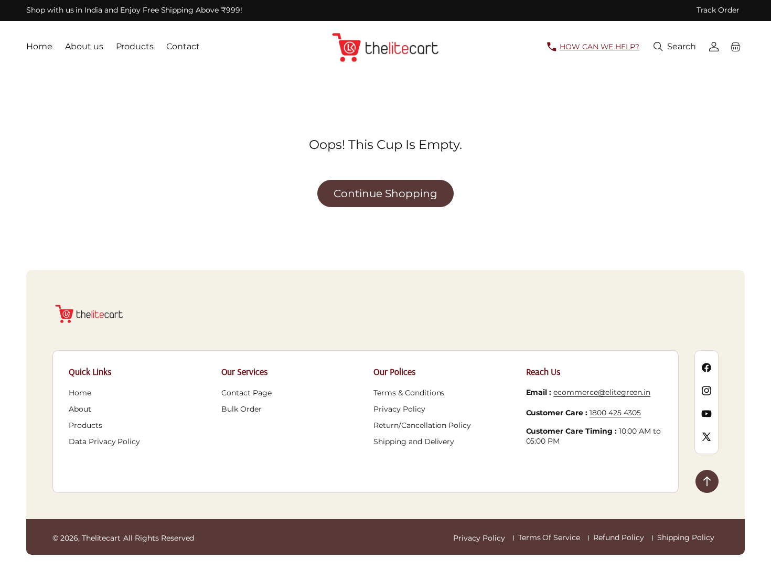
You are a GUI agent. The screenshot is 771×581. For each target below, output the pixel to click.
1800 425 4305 (615, 412)
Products (85, 425)
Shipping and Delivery (413, 441)
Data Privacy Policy (104, 441)
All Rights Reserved (158, 538)
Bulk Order (241, 409)
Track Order (718, 10)
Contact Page (246, 392)
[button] (675, 46)
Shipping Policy (685, 537)
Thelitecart (101, 538)
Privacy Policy (399, 409)
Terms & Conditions (408, 392)
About (80, 409)
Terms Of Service (549, 537)
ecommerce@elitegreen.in (601, 392)
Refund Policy (618, 537)
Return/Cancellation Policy (422, 425)
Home (80, 392)
